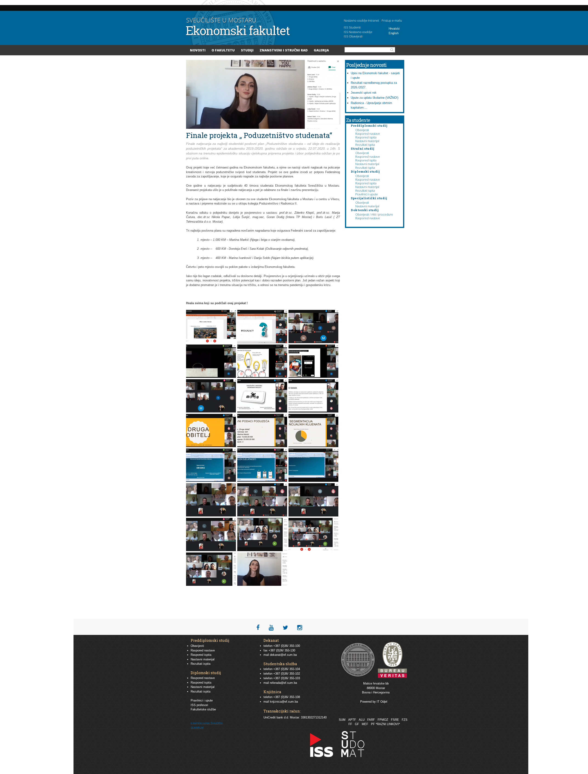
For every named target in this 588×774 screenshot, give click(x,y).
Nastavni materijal (367, 141)
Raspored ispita (365, 137)
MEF (365, 724)
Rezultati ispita (365, 145)
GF (357, 724)
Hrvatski (394, 28)
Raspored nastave (367, 134)
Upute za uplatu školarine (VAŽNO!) (374, 97)
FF (350, 724)
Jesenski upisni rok (363, 92)
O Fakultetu (223, 50)
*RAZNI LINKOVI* (388, 724)
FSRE (395, 719)
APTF (352, 719)
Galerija (321, 50)
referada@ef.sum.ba (283, 682)
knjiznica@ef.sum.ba (284, 701)
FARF (371, 719)
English (394, 33)
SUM (342, 719)
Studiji (247, 50)
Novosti (198, 50)
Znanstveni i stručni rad (284, 50)
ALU (362, 719)
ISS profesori (199, 705)
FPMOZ (383, 719)
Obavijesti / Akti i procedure (374, 214)
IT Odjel (382, 701)
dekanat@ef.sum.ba (283, 654)
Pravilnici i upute (366, 194)
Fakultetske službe (203, 709)
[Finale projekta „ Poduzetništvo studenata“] (211, 342)
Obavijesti (362, 130)
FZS (404, 719)
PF (373, 724)
